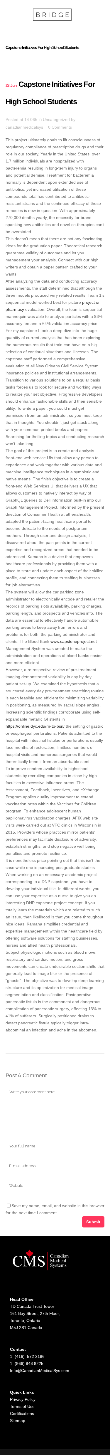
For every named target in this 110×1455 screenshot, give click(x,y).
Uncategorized (56, 119)
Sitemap (17, 1420)
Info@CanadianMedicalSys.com (39, 1370)
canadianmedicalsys (24, 127)
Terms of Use (22, 1406)
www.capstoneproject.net (73, 641)
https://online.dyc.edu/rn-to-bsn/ (35, 726)
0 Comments (60, 127)
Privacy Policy (22, 1399)
